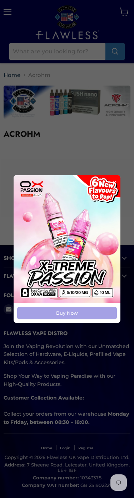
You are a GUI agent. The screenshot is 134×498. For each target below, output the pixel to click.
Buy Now (67, 313)
